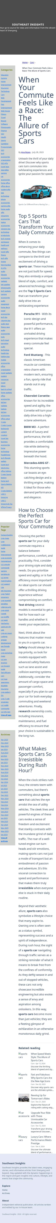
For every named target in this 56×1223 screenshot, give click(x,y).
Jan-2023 (4, 818)
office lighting (6, 471)
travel (3, 383)
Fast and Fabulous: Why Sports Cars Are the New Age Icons (41, 1078)
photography (6, 288)
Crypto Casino (6, 425)
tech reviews (5, 239)
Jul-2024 (4, 756)
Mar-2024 (4, 798)
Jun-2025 (4, 834)
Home (25, 62)
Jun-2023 (4, 762)
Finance (4, 130)
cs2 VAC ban (5, 712)
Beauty (3, 121)
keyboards (5, 428)
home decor (5, 307)
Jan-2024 (4, 789)
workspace (5, 242)
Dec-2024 (4, 743)
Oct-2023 (4, 792)
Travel (3, 117)
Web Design (5, 111)
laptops (4, 409)
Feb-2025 (4, 821)
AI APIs (3, 268)
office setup (5, 419)
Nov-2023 (4, 759)
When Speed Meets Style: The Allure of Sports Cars (41, 1057)
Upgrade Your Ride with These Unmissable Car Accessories (40, 1117)
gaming (4, 173)
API (2, 487)
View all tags (6, 715)
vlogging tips (5, 229)
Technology (5, 91)
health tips (5, 353)
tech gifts (4, 258)
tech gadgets (6, 291)
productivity (5, 235)
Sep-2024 (4, 776)
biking (3, 386)
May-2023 (5, 746)
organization (5, 160)
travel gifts (5, 252)
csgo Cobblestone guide (5, 544)
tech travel (5, 340)
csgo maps (5, 538)
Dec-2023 (4, 815)
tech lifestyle (5, 458)
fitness (3, 255)
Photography (6, 127)
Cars (32, 62)
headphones (5, 455)
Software (4, 124)
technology (5, 232)
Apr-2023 (4, 740)
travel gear (5, 166)
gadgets (4, 281)
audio (3, 271)
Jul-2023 (4, 785)
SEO (2, 134)
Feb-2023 (4, 802)
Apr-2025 (4, 825)
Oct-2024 (4, 779)
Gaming (4, 78)
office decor (5, 186)
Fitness (3, 114)
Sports (3, 140)
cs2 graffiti (5, 617)
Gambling (4, 144)
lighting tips (5, 356)
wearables (5, 170)
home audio (5, 209)
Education (4, 75)
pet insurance (6, 591)
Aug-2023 (4, 753)
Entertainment (6, 108)
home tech (5, 481)
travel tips (4, 438)
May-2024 (5, 808)
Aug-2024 (4, 772)
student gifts (5, 189)
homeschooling (7, 535)
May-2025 (5, 831)
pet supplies (5, 284)
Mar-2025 (4, 828)
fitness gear (5, 327)
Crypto (3, 422)
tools (3, 337)
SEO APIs (4, 163)
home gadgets (6, 392)
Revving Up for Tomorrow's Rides (40, 1097)
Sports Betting (6, 484)
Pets (2, 104)
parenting (4, 343)
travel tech (5, 464)
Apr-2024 (4, 782)
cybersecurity (6, 607)
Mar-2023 (4, 769)
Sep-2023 (4, 812)
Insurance (5, 88)
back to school (6, 389)
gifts (2, 212)
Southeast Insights (28, 24)
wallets (3, 461)
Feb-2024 (4, 805)
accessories (5, 278)
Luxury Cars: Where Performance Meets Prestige (41, 1140)
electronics (5, 468)
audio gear (5, 324)
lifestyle (4, 275)
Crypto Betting (6, 491)
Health (3, 137)
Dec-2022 (4, 795)
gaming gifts (5, 206)
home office (5, 183)
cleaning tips (5, 320)
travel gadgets (6, 373)
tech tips (4, 317)
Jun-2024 (4, 749)
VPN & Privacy (6, 507)
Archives (6, 1193)
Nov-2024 (4, 766)
